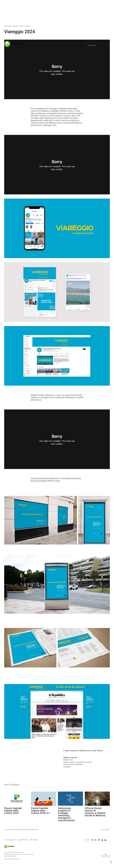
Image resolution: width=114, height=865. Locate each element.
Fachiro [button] (75, 45)
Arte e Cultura (25, 26)
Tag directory (22, 840)
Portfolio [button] (92, 45)
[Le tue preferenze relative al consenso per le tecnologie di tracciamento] (111, 862)
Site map (33, 840)
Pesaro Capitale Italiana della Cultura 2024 (25, 829)
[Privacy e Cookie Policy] (11, 859)
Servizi (82, 45)
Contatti (101, 45)
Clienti (15, 26)
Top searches (9, 840)
